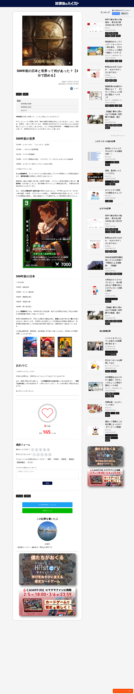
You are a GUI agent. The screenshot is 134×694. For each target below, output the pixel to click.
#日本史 (19, 496)
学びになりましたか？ (24, 454)
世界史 (25, 94)
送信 (47, 483)
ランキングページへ (118, 135)
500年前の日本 (26, 107)
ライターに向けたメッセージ (26, 467)
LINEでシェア (47, 511)
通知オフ (124, 13)
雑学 (49, 459)
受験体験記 (21, 462)
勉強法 (71, 459)
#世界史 (27, 496)
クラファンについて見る (123, 691)
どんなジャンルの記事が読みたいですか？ (31, 459)
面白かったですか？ (23, 449)
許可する (116, 13)
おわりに (24, 110)
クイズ (30, 462)
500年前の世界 (26, 104)
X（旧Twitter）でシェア (47, 505)
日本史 (18, 94)
